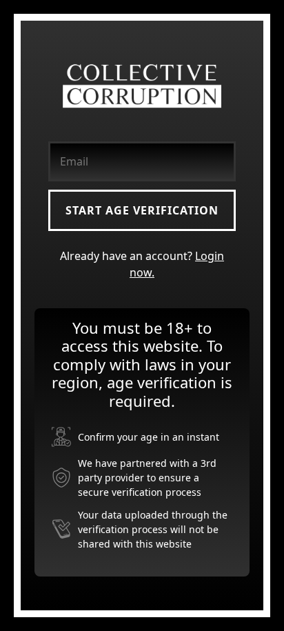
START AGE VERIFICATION (142, 210)
